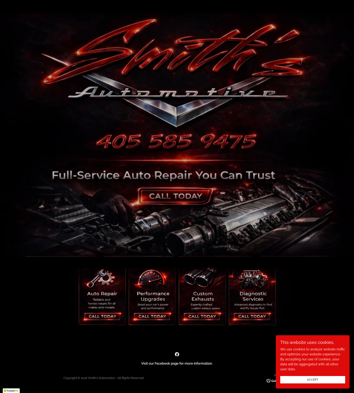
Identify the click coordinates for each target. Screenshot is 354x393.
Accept (312, 379)
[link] (177, 354)
